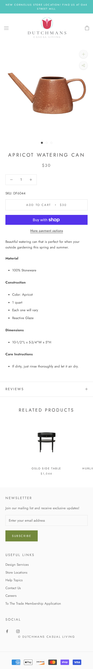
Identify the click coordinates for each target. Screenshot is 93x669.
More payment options (46, 230)
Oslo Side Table (46, 468)
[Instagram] (18, 631)
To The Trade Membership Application (33, 603)
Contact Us (13, 588)
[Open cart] (87, 28)
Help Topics (14, 580)
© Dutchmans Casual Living (46, 637)
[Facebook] (7, 631)
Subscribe (21, 536)
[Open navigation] (6, 28)
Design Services (17, 564)
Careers (10, 595)
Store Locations (16, 572)
